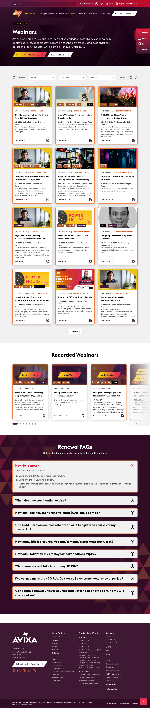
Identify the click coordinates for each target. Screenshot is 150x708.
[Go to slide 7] (35, 424)
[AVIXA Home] (17, 13)
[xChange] (29, 670)
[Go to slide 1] (15, 424)
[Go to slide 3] (23, 424)
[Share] (139, 49)
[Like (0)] (139, 38)
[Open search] (14, 4)
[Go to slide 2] (20, 424)
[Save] (139, 44)
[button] (86, 4)
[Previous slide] (129, 424)
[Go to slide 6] (32, 424)
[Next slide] (135, 424)
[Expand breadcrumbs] (26, 23)
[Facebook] (24, 670)
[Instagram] (34, 670)
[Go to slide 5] (29, 424)
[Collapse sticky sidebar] (135, 35)
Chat (144, 701)
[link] (30, 392)
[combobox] (41, 77)
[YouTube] (19, 670)
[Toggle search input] (14, 77)
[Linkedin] (14, 670)
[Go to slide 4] (26, 424)
